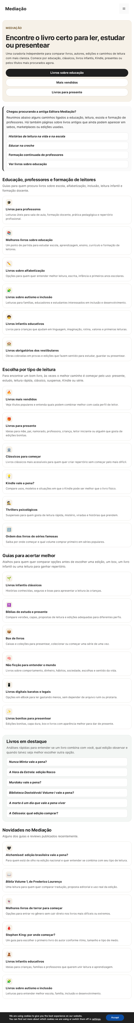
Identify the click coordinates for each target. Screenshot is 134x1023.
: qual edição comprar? (33, 813)
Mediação (15, 8)
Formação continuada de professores (36, 155)
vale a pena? (28, 762)
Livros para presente (67, 92)
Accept (115, 1017)
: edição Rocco (32, 772)
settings (96, 1019)
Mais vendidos (67, 82)
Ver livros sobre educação (28, 164)
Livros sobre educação (67, 72)
